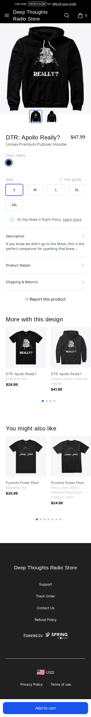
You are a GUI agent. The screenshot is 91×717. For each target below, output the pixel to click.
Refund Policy (46, 620)
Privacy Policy (31, 684)
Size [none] (9, 179)
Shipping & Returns (22, 282)
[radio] (14, 189)
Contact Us (45, 608)
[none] (69, 179)
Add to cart (45, 708)
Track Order (45, 596)
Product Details (18, 265)
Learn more (72, 219)
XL (77, 189)
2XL (14, 204)
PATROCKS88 (37, 4)
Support (45, 584)
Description (15, 236)
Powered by (33, 635)
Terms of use (60, 684)
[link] (26, 347)
